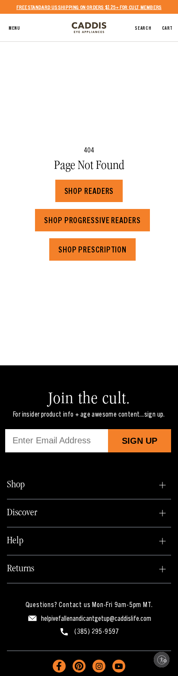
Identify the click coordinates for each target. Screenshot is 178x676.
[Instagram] (98, 666)
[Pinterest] (79, 666)
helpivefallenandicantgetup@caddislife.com (96, 618)
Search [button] (143, 28)
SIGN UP (139, 440)
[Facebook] (59, 666)
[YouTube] (118, 666)
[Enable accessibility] (161, 659)
